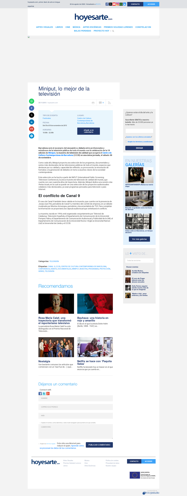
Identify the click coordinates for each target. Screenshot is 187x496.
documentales (64, 269)
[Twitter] (44, 393)
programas (93, 269)
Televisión (54, 261)
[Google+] (48, 393)
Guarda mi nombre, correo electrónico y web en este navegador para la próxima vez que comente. (68, 422)
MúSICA (76, 27)
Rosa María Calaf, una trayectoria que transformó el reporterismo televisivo (54, 320)
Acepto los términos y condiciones (140, 142)
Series (41, 271)
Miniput (75, 269)
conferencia (44, 269)
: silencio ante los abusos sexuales (138, 280)
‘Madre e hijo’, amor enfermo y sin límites (140, 294)
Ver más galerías (139, 239)
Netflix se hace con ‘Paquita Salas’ (94, 362)
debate (54, 269)
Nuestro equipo (111, 466)
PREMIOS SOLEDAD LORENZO (118, 27)
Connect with (45, 390)
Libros (65, 466)
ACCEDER (151, 4)
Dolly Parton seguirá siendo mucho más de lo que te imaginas (140, 287)
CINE (67, 27)
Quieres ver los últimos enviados (138, 137)
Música (87, 460)
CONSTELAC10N (143, 27)
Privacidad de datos (112, 463)
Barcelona (90, 123)
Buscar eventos (132, 267)
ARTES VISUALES (44, 27)
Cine (86, 463)
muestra (84, 269)
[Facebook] (40, 393)
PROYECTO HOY (101, 30)
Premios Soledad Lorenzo (72, 463)
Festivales (47, 118)
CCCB (58, 266)
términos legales (50, 443)
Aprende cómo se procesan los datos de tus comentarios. (62, 447)
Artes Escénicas (90, 466)
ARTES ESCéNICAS (92, 27)
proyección (105, 269)
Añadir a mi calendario (89, 131)
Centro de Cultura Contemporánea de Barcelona (85, 120)
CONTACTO (135, 4)
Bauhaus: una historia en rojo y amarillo (92, 319)
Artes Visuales (68, 460)
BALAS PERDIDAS (82, 30)
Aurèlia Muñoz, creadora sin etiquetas (140, 271)
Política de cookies (112, 460)
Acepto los (47, 443)
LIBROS (59, 27)
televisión (49, 271)
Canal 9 (51, 266)
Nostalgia (44, 361)
